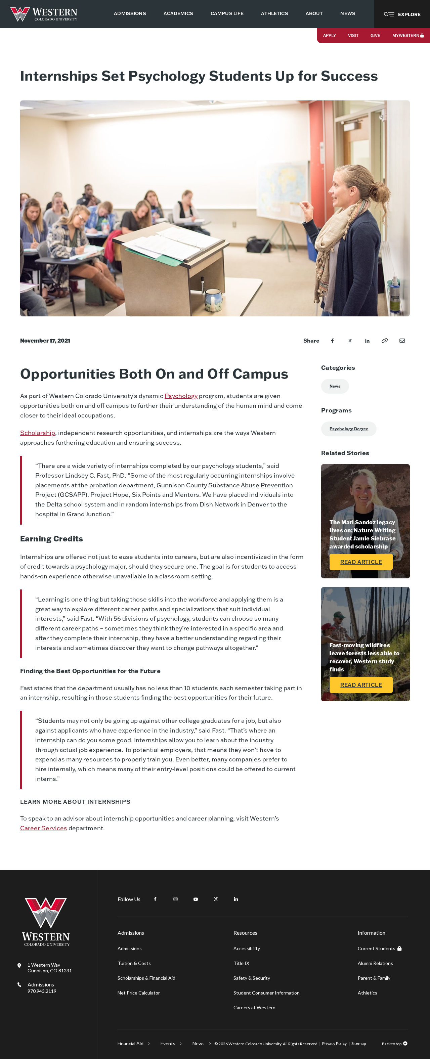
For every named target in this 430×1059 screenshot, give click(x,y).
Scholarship (37, 433)
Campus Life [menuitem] (227, 13)
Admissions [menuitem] (130, 13)
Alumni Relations (375, 963)
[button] (402, 14)
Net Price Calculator (139, 993)
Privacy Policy (334, 1043)
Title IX (241, 963)
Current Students (376, 948)
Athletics (367, 993)
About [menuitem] (314, 13)
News (335, 386)
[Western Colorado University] (46, 944)
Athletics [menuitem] (274, 13)
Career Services (43, 828)
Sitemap (358, 1043)
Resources (245, 932)
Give (375, 35)
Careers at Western (254, 1007)
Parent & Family (374, 978)
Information (371, 932)
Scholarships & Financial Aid (146, 978)
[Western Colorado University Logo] (44, 14)
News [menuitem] (347, 13)
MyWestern (405, 35)
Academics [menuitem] (178, 13)
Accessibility (246, 948)
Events (168, 1043)
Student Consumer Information (266, 993)
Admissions (42, 987)
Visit (353, 35)
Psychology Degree (349, 428)
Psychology (181, 396)
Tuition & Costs (134, 963)
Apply (329, 35)
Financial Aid (130, 1043)
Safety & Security (251, 978)
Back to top (391, 1043)
